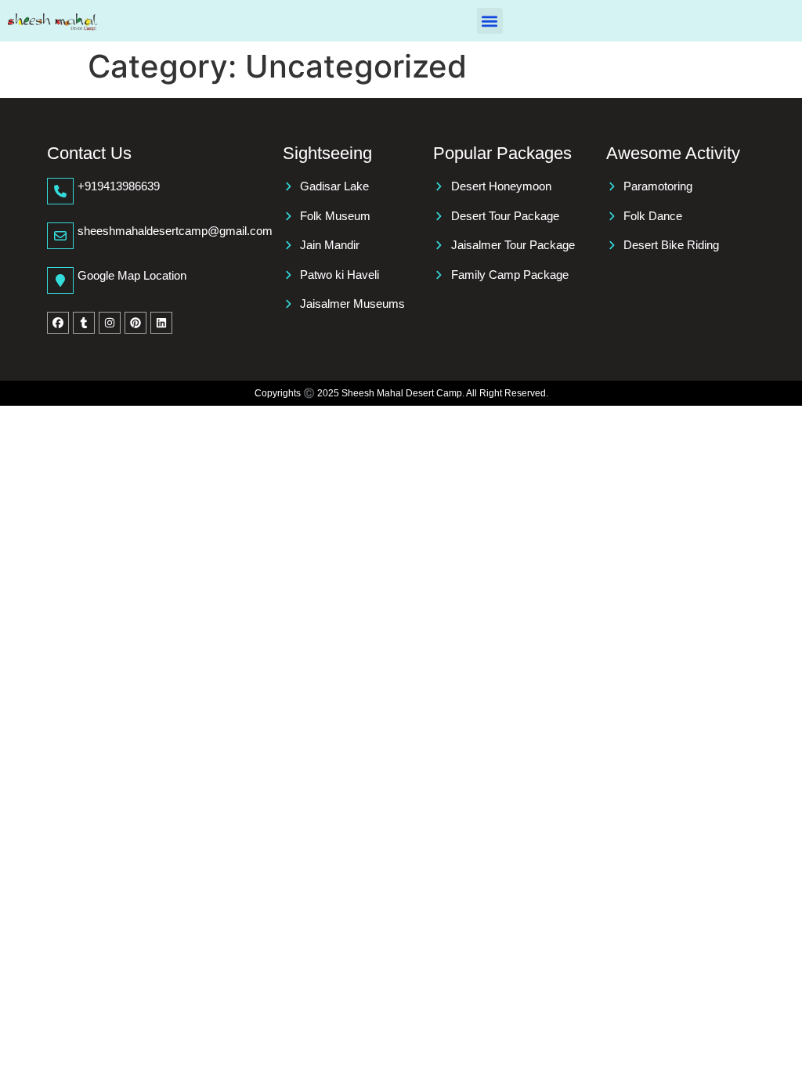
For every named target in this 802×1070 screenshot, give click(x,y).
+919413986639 (119, 186)
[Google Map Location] (60, 280)
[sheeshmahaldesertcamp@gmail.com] (60, 235)
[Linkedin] (161, 323)
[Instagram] (110, 323)
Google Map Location (132, 275)
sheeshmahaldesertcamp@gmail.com (175, 230)
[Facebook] (58, 323)
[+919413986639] (60, 191)
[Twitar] (84, 323)
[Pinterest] (135, 323)
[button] (490, 21)
